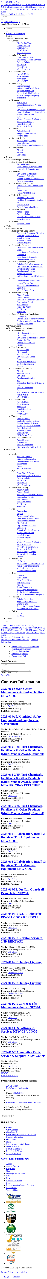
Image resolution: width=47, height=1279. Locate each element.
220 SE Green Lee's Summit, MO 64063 (17, 1087)
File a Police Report (25, 580)
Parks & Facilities (24, 544)
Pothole (20, 585)
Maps (19, 117)
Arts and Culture (23, 164)
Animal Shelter (23, 440)
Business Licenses (24, 456)
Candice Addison (15, 736)
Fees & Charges (23, 535)
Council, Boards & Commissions (30, 178)
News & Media (23, 74)
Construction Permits (25, 302)
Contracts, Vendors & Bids (28, 235)
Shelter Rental (22, 604)
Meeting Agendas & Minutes (28, 119)
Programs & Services (25, 90)
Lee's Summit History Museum (29, 167)
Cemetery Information (26, 521)
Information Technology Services (30, 383)
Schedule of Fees (24, 240)
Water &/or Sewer (24, 69)
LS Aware (21, 561)
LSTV (19, 613)
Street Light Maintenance (27, 589)
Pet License (21, 64)
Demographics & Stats (26, 342)
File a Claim (22, 578)
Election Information (25, 114)
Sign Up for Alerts (13, 1153)
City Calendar (22, 523)
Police (19, 390)
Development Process (26, 271)
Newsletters (21, 79)
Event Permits (22, 304)
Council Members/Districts (28, 530)
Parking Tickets (23, 62)
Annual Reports (23, 418)
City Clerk (21, 376)
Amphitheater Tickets (25, 516)
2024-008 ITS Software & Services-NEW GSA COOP (19, 1029)
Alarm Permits (23, 295)
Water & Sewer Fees (25, 290)
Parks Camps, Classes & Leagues (30, 563)
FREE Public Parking (26, 193)
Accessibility (21, 1272)
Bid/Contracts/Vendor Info (28, 518)
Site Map (16, 1277)
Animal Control (23, 131)
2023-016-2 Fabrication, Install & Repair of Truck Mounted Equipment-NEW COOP (23, 865)
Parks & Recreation (25, 181)
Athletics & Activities (25, 197)
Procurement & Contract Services (30, 392)
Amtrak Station (23, 212)
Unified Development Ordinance (30, 276)
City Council (22, 352)
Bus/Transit (21, 155)
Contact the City (27, 14)
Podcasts (20, 411)
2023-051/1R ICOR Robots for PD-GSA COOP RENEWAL (21, 915)
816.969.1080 (19, 1093)
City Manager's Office (26, 357)
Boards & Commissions (26, 361)
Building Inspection (25, 599)
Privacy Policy (7, 1272)
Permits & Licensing (25, 121)
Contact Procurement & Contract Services (23, 1102)
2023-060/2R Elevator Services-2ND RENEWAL (22, 939)
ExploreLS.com (23, 224)
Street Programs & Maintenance (30, 145)
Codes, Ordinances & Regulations (31, 112)
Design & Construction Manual (30, 266)
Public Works (22, 395)
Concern (20, 575)
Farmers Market (23, 214)
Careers (4, 14)
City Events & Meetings (27, 174)
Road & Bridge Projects (26, 140)
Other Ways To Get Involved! (29, 447)
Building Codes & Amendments (30, 264)
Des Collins (12, 706)
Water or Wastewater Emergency (30, 594)
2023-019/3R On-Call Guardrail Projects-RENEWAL (22, 891)
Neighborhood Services (26, 133)
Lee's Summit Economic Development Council (27, 258)
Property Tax (22, 67)
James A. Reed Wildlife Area (28, 216)
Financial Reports (24, 537)
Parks (19, 202)
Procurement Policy (19, 656)
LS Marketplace (23, 50)
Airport (20, 150)
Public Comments (24, 52)
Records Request (24, 124)
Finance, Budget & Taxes (27, 423)
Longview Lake (23, 219)
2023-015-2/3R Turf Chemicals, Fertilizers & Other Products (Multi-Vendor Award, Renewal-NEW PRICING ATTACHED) (22, 780)
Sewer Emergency (24, 587)
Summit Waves (23, 205)
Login (6, 1277)
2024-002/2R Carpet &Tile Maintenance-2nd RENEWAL (21, 1005)
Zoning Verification (25, 323)
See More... (21, 311)
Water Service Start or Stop (28, 608)
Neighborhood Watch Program (29, 88)
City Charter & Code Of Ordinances (21, 1134)
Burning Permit (23, 297)
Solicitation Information (21, 649)
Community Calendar (25, 176)
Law (18, 385)
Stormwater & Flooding (26, 554)
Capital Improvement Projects (29, 105)
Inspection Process (24, 273)
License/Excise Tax (25, 283)
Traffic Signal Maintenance (28, 592)
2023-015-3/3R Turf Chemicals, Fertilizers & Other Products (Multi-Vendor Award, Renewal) (22, 809)
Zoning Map (22, 316)
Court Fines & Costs (25, 57)
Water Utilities (22, 136)
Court (19, 359)
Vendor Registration (25, 568)
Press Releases (23, 76)
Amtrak (20, 152)
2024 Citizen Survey (25, 435)
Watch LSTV (22, 81)
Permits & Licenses (14, 1149)
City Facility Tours (24, 43)
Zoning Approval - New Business (31, 321)
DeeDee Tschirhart (15, 972)
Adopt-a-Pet (22, 511)
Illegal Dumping (23, 582)
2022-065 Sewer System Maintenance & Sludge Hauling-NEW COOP (22, 692)
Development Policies (26, 269)
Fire (18, 380)
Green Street (22, 190)
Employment (22, 464)
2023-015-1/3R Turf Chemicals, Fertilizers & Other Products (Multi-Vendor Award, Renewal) (22, 750)
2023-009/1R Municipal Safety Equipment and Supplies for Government (21, 720)
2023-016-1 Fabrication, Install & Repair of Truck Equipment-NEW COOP (23, 837)
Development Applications (28, 461)
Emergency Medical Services (29, 60)
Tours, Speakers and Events (28, 606)
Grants (19, 466)
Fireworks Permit (24, 307)
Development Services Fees (28, 281)
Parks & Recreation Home (27, 207)
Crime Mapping (23, 86)
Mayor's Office (23, 349)
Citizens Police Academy (27, 459)
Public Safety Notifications (28, 93)
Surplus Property (24, 243)
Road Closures (23, 143)
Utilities (20, 556)
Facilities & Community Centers (30, 200)
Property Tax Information (27, 547)
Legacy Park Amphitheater (28, 169)
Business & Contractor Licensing (30, 233)
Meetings (20, 616)
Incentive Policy (23, 238)
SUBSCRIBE (8, 1116)
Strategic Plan (22, 433)
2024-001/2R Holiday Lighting (21, 962)
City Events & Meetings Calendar (31, 110)
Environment (22, 442)
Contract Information (20, 651)
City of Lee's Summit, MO (15, 1158)
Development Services (26, 378)
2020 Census (22, 102)
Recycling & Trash (24, 126)
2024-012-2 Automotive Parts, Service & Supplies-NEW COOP (23, 1053)
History (20, 345)
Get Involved (14, 14)
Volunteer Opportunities (26, 570)
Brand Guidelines (24, 409)
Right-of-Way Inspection (27, 601)
